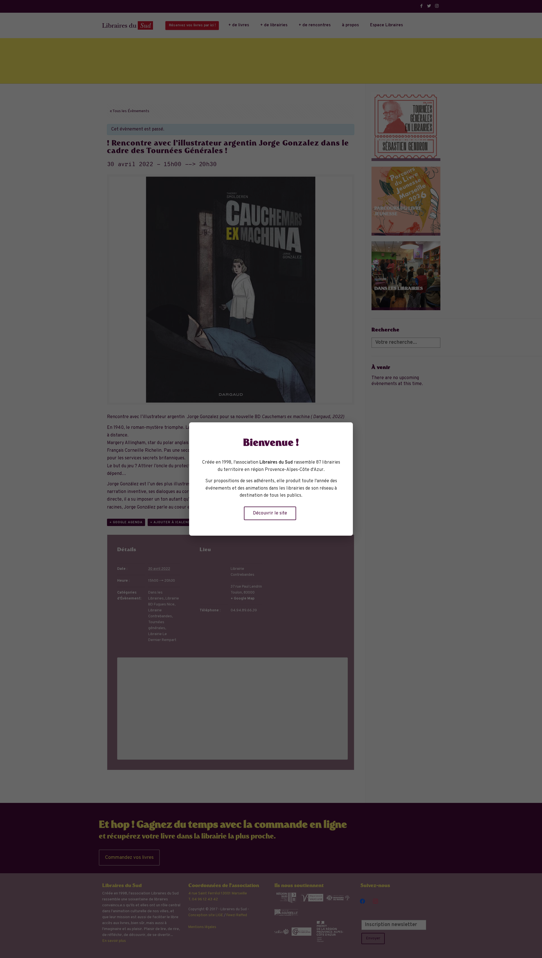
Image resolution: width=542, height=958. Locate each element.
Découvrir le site (270, 513)
